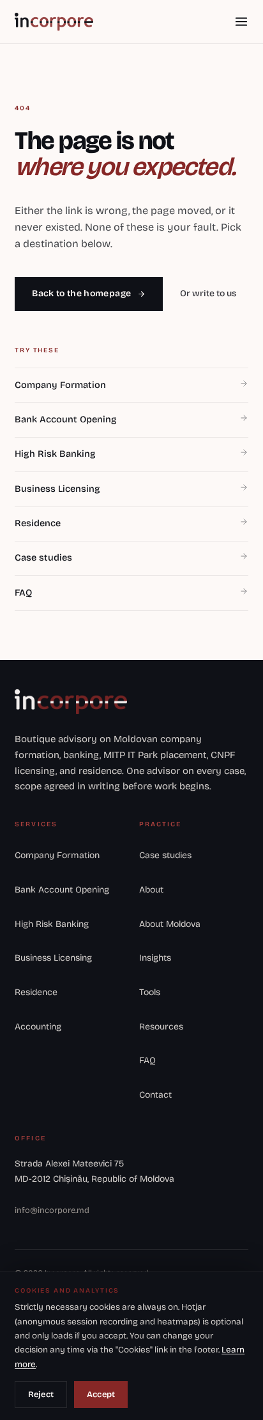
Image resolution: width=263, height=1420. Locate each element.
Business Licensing (53, 957)
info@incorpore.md (52, 1210)
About (151, 889)
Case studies (165, 855)
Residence (36, 992)
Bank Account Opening (62, 889)
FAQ (147, 1060)
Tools (149, 992)
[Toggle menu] (241, 22)
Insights (155, 957)
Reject (41, 1394)
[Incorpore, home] (54, 22)
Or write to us (208, 293)
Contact (155, 1094)
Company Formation (57, 855)
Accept (101, 1394)
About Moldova (169, 924)
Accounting (38, 1026)
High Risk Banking (52, 924)
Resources (161, 1026)
